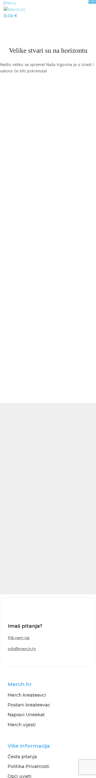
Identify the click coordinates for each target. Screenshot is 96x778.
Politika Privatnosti (28, 766)
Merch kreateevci (27, 695)
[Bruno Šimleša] (48, 498)
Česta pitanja (22, 756)
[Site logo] (15, 9)
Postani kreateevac (29, 705)
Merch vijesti (22, 724)
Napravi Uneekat (26, 714)
